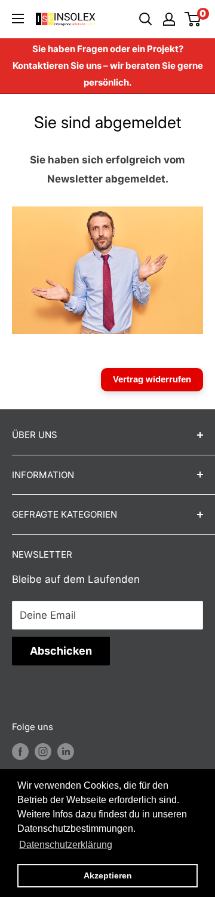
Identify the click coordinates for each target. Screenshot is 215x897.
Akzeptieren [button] (108, 875)
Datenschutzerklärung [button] (65, 845)
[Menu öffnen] (18, 18)
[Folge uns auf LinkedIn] (65, 751)
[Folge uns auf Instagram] (43, 751)
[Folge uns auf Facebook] (20, 751)
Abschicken (61, 650)
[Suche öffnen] (145, 19)
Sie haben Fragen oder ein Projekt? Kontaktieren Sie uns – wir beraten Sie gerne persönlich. (108, 65)
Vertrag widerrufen (152, 379)
